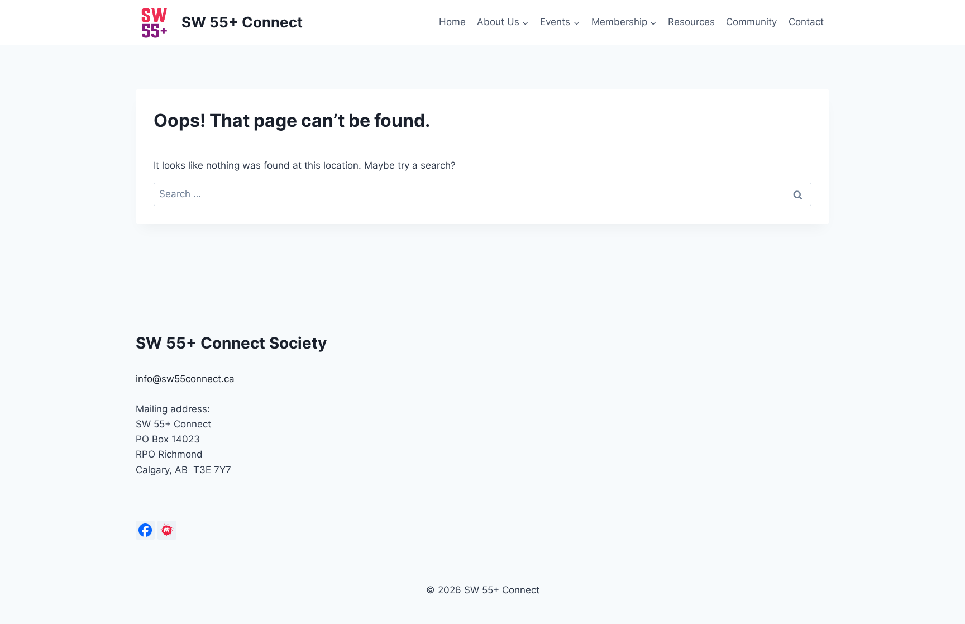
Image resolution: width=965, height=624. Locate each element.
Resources (691, 21)
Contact (806, 21)
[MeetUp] (166, 530)
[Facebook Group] (145, 530)
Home (452, 21)
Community (751, 21)
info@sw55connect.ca (185, 378)
